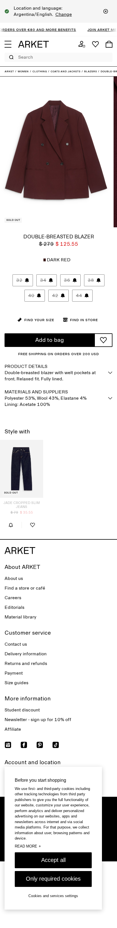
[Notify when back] (11, 525)
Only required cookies (53, 879)
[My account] (81, 44)
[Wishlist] (95, 44)
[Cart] (109, 44)
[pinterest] (39, 744)
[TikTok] (55, 744)
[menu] (8, 44)
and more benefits (50, 29)
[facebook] (23, 744)
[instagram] (8, 744)
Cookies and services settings (53, 896)
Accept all (53, 860)
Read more (28, 846)
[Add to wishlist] (103, 340)
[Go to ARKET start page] (33, 44)
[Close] (105, 11)
